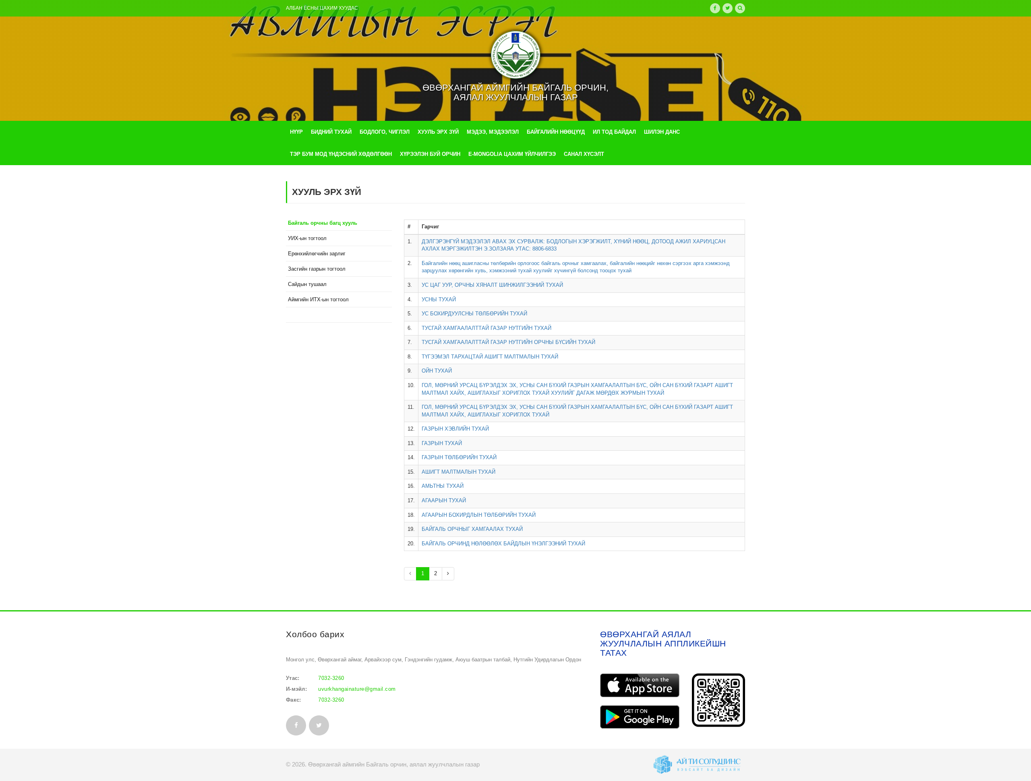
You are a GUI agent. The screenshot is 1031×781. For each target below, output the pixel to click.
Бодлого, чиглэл (385, 132)
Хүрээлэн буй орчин (430, 154)
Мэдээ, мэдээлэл (493, 132)
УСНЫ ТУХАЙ (439, 299)
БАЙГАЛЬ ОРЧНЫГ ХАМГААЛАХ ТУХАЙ (472, 529)
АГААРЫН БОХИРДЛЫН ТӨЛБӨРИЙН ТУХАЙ (479, 515)
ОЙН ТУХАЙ (437, 371)
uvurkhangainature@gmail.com (357, 689)
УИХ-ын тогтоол (307, 238)
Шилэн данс (662, 132)
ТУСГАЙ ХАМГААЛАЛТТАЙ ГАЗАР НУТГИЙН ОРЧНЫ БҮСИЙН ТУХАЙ (508, 342)
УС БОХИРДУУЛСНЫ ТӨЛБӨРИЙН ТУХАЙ (474, 314)
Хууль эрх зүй (438, 132)
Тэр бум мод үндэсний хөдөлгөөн (341, 154)
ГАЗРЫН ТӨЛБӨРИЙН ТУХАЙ (459, 457)
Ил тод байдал (614, 132)
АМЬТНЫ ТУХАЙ (443, 486)
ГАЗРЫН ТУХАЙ (442, 443)
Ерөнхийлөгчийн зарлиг (317, 254)
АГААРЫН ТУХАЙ (444, 500)
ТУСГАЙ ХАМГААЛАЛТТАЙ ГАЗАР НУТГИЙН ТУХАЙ (486, 328)
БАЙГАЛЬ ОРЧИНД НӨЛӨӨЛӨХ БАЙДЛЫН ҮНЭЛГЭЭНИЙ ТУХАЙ (503, 544)
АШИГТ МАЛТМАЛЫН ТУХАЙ (458, 472)
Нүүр (296, 132)
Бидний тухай (331, 132)
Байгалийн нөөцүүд (556, 132)
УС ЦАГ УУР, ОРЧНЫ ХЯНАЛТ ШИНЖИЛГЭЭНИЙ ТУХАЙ (492, 285)
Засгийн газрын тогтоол (317, 269)
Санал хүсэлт (584, 154)
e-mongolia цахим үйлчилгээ (512, 154)
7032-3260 (331, 678)
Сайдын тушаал (307, 284)
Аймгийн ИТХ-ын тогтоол (318, 299)
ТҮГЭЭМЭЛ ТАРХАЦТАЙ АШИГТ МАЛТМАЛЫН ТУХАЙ (490, 357)
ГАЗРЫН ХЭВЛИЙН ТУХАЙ (455, 429)
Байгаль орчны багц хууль (322, 223)
